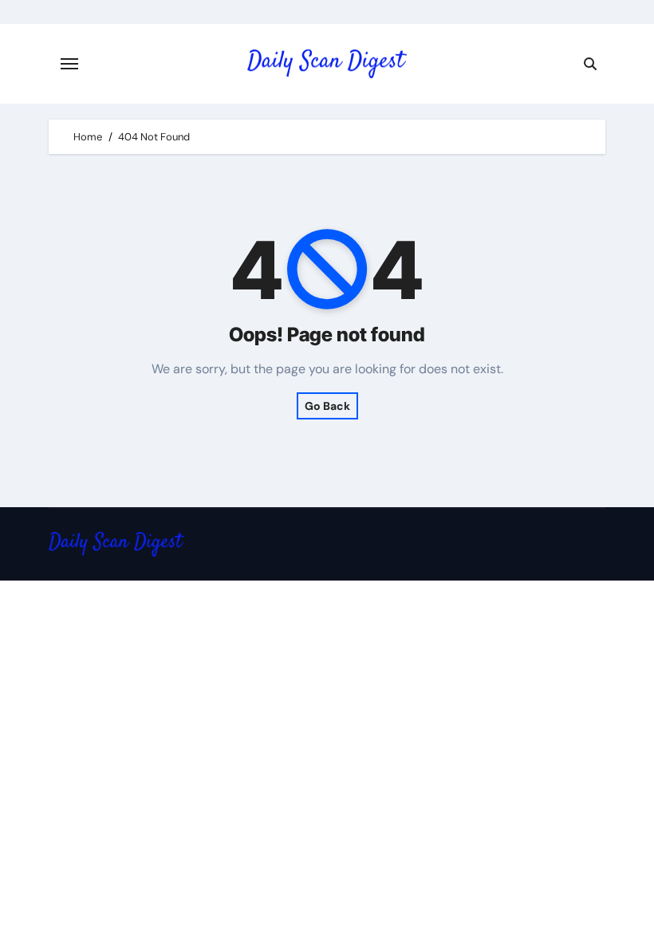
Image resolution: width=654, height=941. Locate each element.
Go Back (327, 406)
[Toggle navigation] (69, 63)
